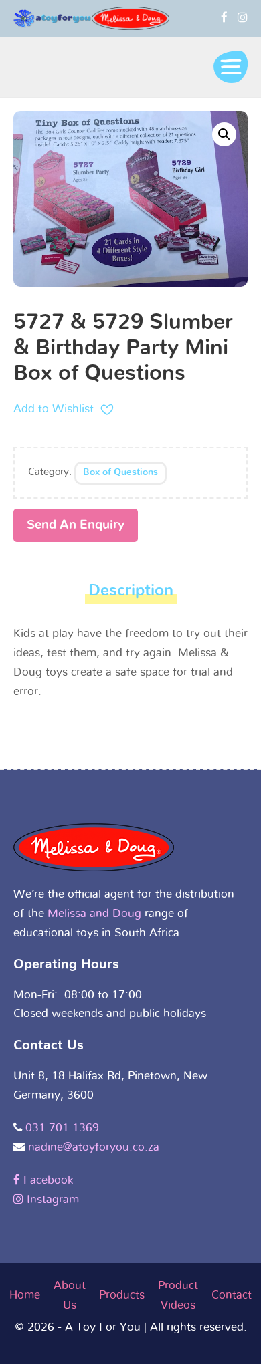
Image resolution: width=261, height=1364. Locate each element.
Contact (231, 1295)
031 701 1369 (62, 1127)
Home (24, 1295)
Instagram (51, 1199)
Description (130, 591)
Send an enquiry (75, 525)
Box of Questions (120, 472)
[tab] (130, 594)
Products (122, 1295)
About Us (70, 1295)
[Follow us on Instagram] (243, 17)
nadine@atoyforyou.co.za (93, 1147)
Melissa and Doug (94, 913)
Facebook (46, 1180)
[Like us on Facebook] (224, 17)
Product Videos (178, 1295)
